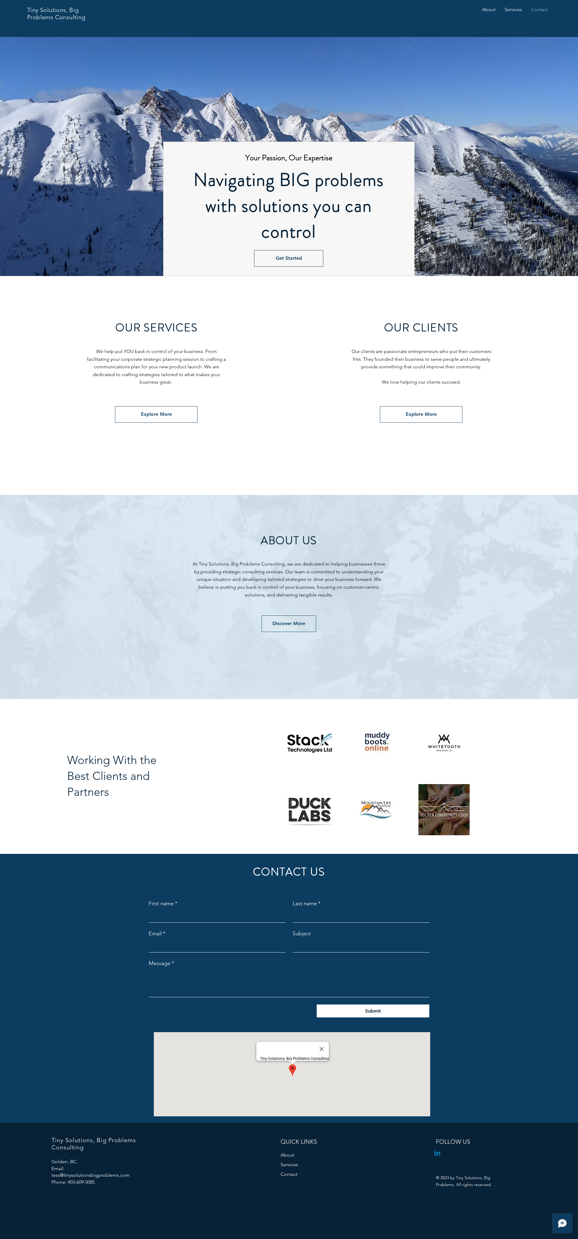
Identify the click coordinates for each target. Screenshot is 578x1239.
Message (161, 963)
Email (157, 933)
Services (289, 1164)
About (287, 1155)
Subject (302, 933)
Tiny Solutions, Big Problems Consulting (56, 13)
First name (163, 903)
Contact (289, 1174)
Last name (307, 903)
